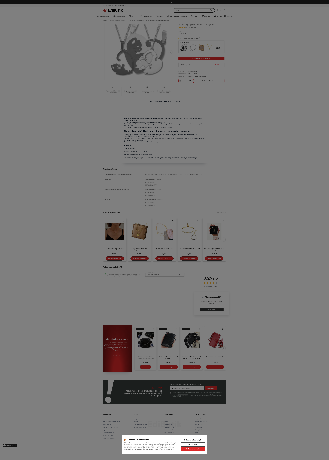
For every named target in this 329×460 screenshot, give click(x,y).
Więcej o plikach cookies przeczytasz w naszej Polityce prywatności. (151, 449)
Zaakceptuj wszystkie (193, 449)
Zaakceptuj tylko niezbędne (193, 440)
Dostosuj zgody (193, 444)
